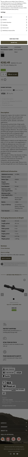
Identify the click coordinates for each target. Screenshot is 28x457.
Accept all (14, 42)
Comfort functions (7, 22)
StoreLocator (6, 28)
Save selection (14, 39)
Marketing (5, 25)
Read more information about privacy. (10, 9)
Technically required (7, 17)
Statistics (5, 19)
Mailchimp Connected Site (9, 30)
